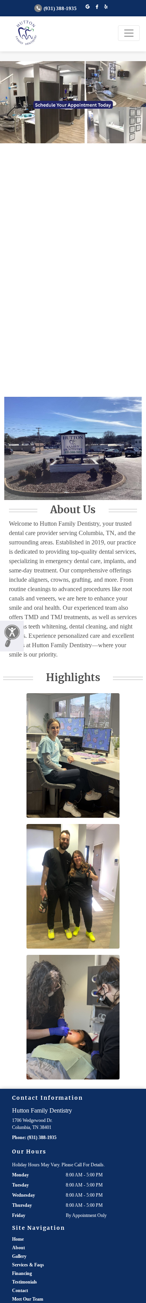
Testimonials (24, 1282)
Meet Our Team (27, 1299)
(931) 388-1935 (60, 8)
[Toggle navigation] (129, 33)
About (18, 1247)
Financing (22, 1273)
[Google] (88, 7)
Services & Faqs (28, 1265)
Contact (20, 1290)
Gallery (19, 1256)
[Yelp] (105, 7)
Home (18, 1239)
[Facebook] (97, 7)
